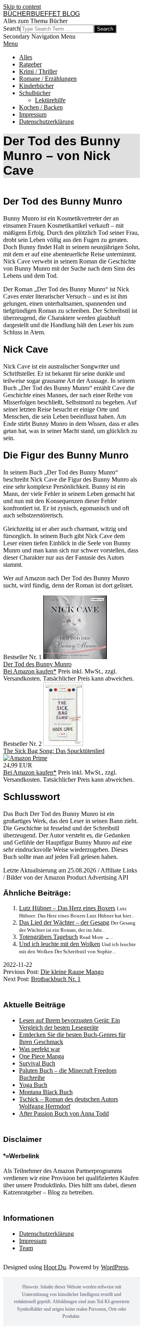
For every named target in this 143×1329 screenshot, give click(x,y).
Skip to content (22, 6)
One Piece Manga (41, 1056)
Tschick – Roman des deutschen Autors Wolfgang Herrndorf (68, 1103)
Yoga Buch (33, 1084)
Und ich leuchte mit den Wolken (59, 944)
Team (26, 1248)
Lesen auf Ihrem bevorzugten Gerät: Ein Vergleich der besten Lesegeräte (69, 1024)
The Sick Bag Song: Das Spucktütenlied (53, 750)
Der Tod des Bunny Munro (37, 664)
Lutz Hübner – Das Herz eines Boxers (67, 908)
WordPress (114, 1267)
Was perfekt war (39, 1049)
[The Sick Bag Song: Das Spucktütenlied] (63, 743)
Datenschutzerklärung (46, 1233)
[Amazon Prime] (25, 758)
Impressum (32, 1240)
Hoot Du (55, 1267)
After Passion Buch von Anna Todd (64, 1113)
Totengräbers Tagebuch (48, 936)
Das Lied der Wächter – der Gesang (64, 922)
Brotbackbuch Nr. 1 (56, 979)
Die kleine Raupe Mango (72, 971)
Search (11, 28)
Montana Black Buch (46, 1092)
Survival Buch (37, 1063)
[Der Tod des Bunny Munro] (75, 657)
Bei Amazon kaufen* (29, 671)
